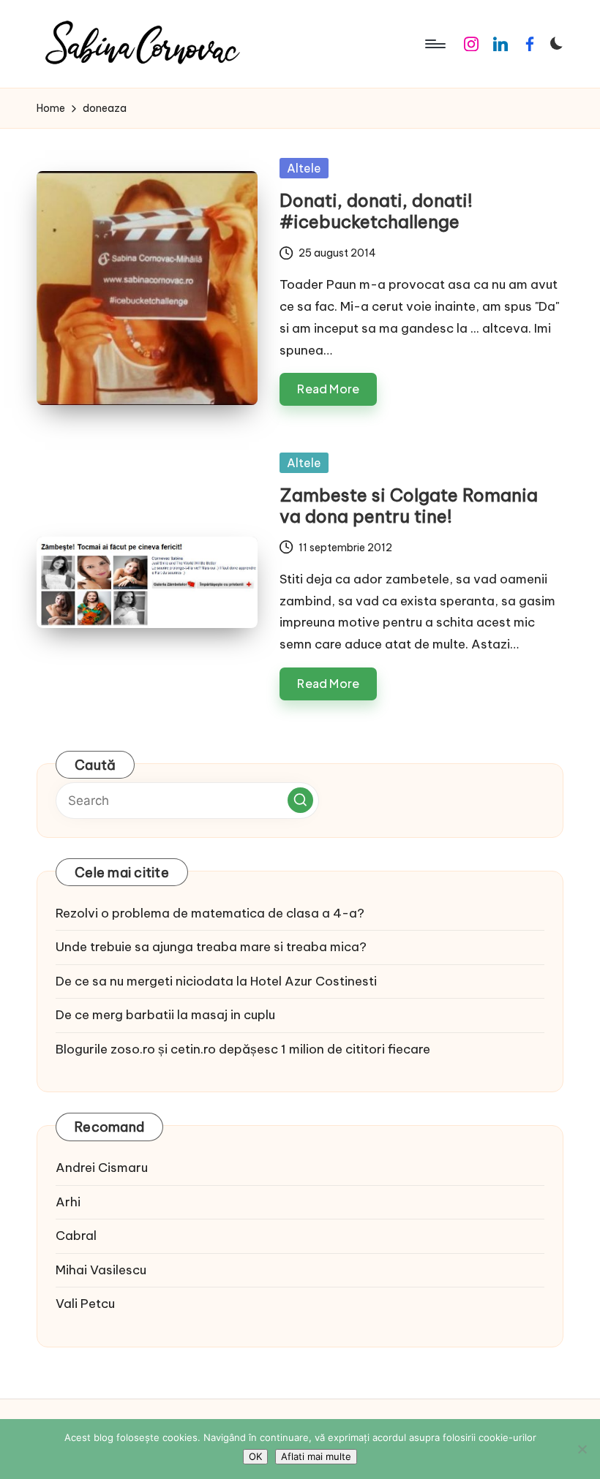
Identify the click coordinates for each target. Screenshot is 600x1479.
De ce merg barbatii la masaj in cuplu (165, 1015)
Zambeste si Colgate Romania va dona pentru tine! (409, 505)
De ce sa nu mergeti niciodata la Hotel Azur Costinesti (216, 981)
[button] (300, 800)
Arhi (68, 1202)
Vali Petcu (85, 1303)
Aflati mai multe (316, 1456)
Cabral (76, 1236)
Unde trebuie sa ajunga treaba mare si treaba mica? (211, 947)
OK (255, 1456)
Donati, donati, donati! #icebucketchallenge (376, 210)
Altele (304, 168)
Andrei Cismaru (102, 1168)
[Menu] (434, 44)
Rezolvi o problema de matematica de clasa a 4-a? (210, 913)
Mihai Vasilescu (101, 1270)
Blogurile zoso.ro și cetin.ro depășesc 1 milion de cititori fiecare (243, 1049)
